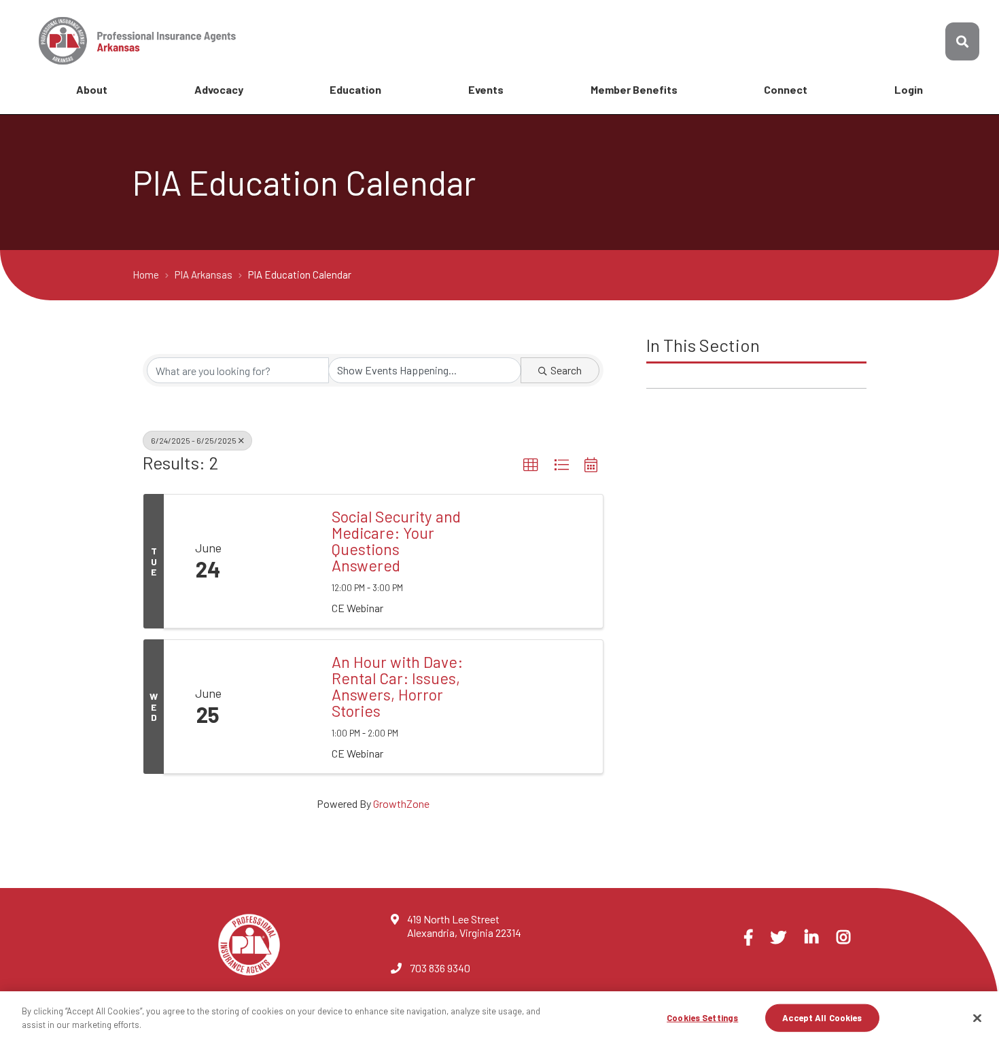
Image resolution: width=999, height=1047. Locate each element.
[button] (530, 465)
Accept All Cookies (822, 1017)
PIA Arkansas (204, 274)
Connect (785, 89)
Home (147, 274)
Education (355, 89)
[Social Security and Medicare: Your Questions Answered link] (285, 561)
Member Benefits (634, 89)
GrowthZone (401, 803)
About (91, 89)
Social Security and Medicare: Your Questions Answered (396, 540)
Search (566, 369)
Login (908, 89)
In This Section (703, 344)
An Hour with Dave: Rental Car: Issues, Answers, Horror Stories (397, 686)
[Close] (977, 1018)
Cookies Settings (702, 1017)
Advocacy (218, 89)
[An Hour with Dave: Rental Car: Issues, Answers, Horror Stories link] (285, 706)
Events (486, 89)
